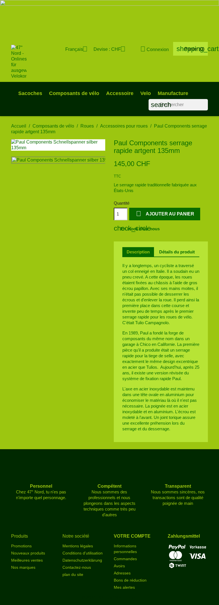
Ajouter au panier (165, 213)
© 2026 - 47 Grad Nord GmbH (110, 597)
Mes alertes (124, 587)
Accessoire (119, 93)
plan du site (72, 574)
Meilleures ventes (27, 560)
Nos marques (23, 567)
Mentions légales (77, 546)
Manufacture (173, 93)
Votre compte (132, 536)
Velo (145, 93)
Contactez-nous (76, 567)
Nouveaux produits (28, 553)
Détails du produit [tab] (177, 251)
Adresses (122, 573)
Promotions (21, 546)
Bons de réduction (130, 580)
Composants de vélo (74, 93)
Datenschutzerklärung (82, 560)
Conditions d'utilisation (82, 553)
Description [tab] (138, 251)
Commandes (125, 558)
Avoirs (119, 566)
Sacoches (30, 93)
